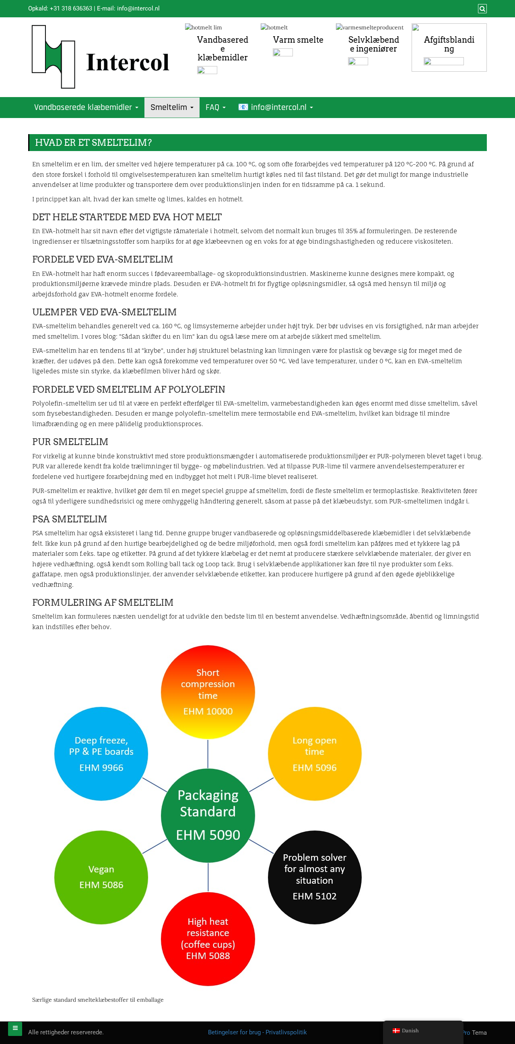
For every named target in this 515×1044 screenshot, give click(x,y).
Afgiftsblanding (449, 44)
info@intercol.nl (138, 8)
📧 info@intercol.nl (273, 107)
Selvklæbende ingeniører (373, 44)
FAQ (214, 107)
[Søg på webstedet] (481, 8)
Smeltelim (170, 107)
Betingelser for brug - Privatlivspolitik (257, 1032)
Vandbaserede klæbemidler (222, 48)
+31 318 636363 (71, 8)
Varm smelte (298, 40)
